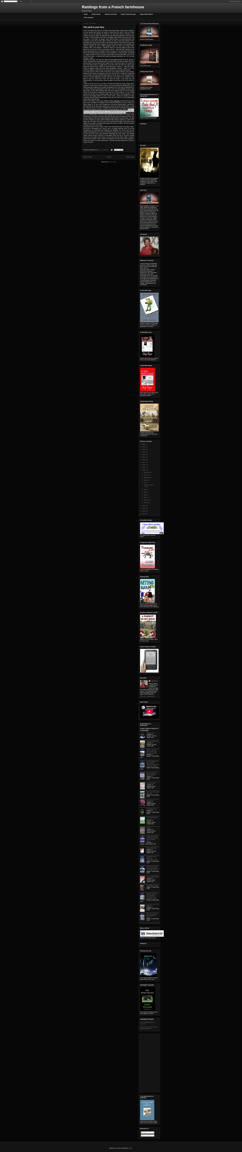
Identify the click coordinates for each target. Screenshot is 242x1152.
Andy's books (96, 14)
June (145, 489)
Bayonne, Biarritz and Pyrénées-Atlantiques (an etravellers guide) (151, 896)
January (146, 502)
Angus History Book (146, 14)
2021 (144, 452)
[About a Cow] (143, 735)
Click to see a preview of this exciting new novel (148, 1027)
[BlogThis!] (117, 150)
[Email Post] (111, 150)
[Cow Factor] (143, 803)
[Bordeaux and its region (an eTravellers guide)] (143, 859)
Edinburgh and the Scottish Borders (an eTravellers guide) (152, 868)
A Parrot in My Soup (153, 741)
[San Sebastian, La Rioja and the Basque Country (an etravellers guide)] (143, 764)
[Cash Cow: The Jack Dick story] (143, 794)
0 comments (105, 150)
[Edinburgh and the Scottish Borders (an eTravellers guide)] (143, 869)
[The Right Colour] (143, 812)
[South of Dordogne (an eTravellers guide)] (143, 917)
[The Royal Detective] (143, 879)
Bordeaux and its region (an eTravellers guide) (151, 858)
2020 (144, 454)
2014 (144, 470)
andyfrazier (154, 681)
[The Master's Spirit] (143, 888)
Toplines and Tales (111, 14)
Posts (144, 1132)
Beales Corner (151, 783)
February (147, 500)
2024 (144, 444)
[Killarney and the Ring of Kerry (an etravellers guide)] (143, 753)
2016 (144, 465)
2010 (144, 513)
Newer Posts (87, 157)
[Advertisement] (147, 1062)
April (145, 495)
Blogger (130, 1148)
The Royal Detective (153, 877)
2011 (143, 511)
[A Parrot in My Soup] (143, 744)
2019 (144, 457)
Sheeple (148, 905)
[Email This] (115, 150)
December (147, 472)
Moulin (149, 828)
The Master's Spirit (152, 885)
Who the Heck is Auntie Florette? (151, 773)
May (145, 492)
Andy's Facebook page (128, 14)
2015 (144, 467)
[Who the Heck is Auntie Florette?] (143, 776)
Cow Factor (150, 800)
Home (86, 14)
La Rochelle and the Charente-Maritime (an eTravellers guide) (152, 839)
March (146, 497)
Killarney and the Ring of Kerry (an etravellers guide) (151, 751)
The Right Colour (152, 809)
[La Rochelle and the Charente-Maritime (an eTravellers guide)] (143, 839)
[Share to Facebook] (120, 150)
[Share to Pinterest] (122, 150)
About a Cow (150, 732)
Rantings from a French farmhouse (113, 7)
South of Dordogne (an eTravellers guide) (152, 915)
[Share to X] (119, 150)
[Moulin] (143, 830)
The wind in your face (93, 27)
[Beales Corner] (143, 786)
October (146, 475)
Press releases (88, 17)
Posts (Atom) (112, 162)
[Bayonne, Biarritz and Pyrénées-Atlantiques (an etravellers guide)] (143, 896)
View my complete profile (147, 696)
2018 (144, 459)
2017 (144, 462)
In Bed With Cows (151, 848)
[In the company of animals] (143, 820)
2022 (144, 449)
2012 (144, 508)
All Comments (146, 1135)
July (145, 482)
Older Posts (130, 157)
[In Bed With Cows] (143, 851)
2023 (144, 447)
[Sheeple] (143, 908)
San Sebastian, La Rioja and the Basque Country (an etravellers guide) (152, 764)
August (146, 480)
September (147, 477)
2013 (144, 506)
